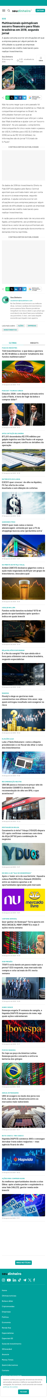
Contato (5, 1370)
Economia (6, 1322)
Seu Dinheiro (7, 56)
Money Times (7, 1359)
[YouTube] (9, 1279)
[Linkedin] (14, 1280)
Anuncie (5, 1354)
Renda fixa (6, 1327)
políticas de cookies (10, 1387)
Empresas (32, 326)
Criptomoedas (8, 1306)
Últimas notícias (9, 1295)
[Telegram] (24, 1279)
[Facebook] (34, 1280)
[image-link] (23, 372)
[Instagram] (3, 1280)
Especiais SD (7, 1338)
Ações (20, 326)
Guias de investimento (11, 1343)
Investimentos (10, 330)
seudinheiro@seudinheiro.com (21, 300)
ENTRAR (40, 11)
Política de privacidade (12, 1375)
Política (5, 1317)
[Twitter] (29, 1280)
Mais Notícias (23, 1262)
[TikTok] (19, 1280)
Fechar (23, 1392)
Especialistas (8, 1333)
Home (4, 1290)
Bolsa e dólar (7, 1301)
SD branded (7, 1349)
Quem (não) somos (10, 1365)
